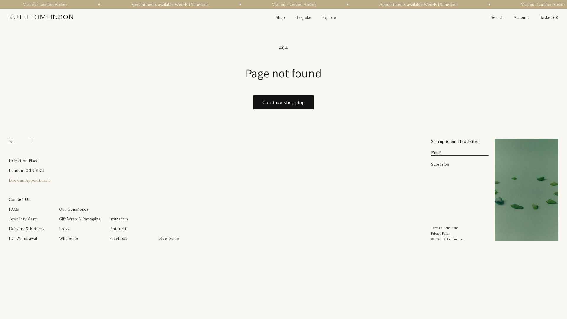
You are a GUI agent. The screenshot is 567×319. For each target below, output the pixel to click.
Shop (280, 17)
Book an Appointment (29, 180)
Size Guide (169, 238)
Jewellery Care (23, 219)
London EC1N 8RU (27, 170)
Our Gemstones (73, 209)
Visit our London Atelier (43, 4)
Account (521, 17)
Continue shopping (283, 102)
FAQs (14, 209)
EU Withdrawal (23, 238)
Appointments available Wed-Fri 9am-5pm (167, 4)
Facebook (118, 238)
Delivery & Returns (26, 228)
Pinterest (117, 228)
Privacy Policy (440, 233)
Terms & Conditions (444, 228)
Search (497, 17)
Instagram (118, 219)
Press (64, 228)
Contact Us (19, 199)
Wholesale (68, 238)
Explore (329, 17)
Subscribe (440, 164)
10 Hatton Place (23, 160)
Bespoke (303, 17)
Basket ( (546, 17)
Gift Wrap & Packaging (79, 219)
